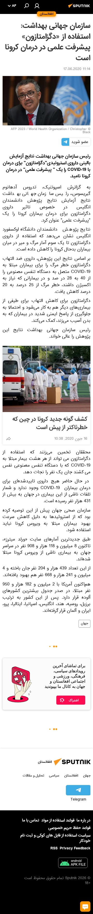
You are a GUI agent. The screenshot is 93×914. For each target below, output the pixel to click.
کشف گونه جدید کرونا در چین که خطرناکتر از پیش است (49, 423)
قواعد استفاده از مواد (57, 820)
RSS (54, 848)
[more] (8, 438)
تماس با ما (30, 820)
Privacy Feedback (75, 848)
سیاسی (54, 776)
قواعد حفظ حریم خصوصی (69, 828)
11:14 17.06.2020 (76, 69)
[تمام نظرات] (85, 906)
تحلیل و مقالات (33, 776)
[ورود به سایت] (37, 6)
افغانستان (71, 776)
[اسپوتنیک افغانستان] (80, 8)
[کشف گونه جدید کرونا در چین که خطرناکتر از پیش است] (46, 379)
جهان (84, 624)
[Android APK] (72, 864)
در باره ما (83, 820)
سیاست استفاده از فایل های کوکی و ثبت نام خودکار (55, 838)
